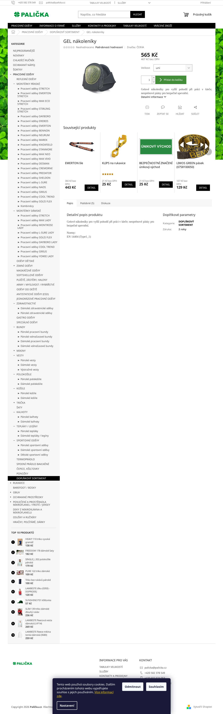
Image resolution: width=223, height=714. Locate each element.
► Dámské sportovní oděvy (33, 450)
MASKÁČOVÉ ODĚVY (28, 270)
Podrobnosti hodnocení (109, 47)
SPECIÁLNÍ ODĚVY (27, 322)
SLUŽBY (122, 2)
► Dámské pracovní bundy (33, 341)
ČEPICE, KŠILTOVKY (28, 468)
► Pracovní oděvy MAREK (32, 140)
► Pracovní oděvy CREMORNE (35, 168)
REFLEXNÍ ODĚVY (26, 79)
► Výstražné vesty (28, 369)
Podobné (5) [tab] (87, 203)
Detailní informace (152, 97)
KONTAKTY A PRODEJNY (113, 676)
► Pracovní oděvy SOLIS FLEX (34, 201)
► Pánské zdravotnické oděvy (34, 313)
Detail (91, 187)
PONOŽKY (22, 473)
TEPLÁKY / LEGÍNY (27, 426)
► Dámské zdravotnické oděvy (35, 308)
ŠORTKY (17, 69)
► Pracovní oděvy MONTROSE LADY (35, 226)
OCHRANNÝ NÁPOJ (24, 65)
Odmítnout (133, 687)
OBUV (16, 492)
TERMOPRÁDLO (26, 459)
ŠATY (19, 407)
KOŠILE (21, 388)
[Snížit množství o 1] (153, 82)
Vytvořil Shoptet (202, 706)
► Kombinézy (25, 206)
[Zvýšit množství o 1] (153, 78)
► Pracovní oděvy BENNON (33, 130)
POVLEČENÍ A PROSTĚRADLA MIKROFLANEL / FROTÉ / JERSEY (31, 503)
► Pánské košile (26, 393)
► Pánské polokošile (29, 379)
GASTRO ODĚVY (26, 317)
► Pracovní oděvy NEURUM (33, 135)
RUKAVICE (19, 483)
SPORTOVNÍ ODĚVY (28, 440)
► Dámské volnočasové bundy (35, 346)
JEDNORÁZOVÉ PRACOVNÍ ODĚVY (36, 298)
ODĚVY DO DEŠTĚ (27, 289)
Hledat (137, 14)
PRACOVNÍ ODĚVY (23, 74)
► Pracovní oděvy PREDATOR (34, 173)
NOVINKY (18, 55)
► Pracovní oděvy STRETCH (33, 88)
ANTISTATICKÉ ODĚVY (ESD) (33, 294)
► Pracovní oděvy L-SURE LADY (35, 232)
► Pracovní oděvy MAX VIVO (34, 158)
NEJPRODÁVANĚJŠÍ (24, 50)
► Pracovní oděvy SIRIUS (32, 192)
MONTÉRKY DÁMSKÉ (29, 210)
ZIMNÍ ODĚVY (25, 265)
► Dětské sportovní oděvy (32, 454)
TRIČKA (21, 402)
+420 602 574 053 (155, 678)
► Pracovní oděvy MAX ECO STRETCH (33, 102)
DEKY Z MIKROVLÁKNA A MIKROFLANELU (27, 511)
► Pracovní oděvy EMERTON (34, 125)
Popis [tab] (70, 203)
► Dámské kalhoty (28, 421)
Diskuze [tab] (105, 203)
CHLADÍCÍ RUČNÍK (23, 60)
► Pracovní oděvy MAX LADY (34, 220)
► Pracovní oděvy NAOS (31, 187)
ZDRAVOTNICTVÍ (26, 303)
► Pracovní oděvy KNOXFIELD (34, 144)
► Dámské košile (27, 398)
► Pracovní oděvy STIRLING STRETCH (33, 110)
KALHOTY (22, 412)
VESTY (20, 355)
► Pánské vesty (26, 360)
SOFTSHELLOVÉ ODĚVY (30, 275)
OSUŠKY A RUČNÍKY (24, 517)
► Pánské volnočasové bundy (34, 336)
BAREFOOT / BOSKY (24, 487)
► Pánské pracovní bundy (32, 331)
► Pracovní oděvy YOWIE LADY (35, 256)
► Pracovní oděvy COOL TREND (35, 196)
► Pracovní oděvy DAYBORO (34, 116)
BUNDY (21, 327)
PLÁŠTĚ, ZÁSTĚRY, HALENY (32, 279)
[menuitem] (22, 26)
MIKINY (21, 350)
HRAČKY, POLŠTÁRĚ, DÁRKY (29, 522)
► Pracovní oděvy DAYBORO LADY (37, 242)
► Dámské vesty (27, 364)
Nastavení (67, 705)
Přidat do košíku (173, 79)
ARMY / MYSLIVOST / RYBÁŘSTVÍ (35, 284)
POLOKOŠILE (24, 374)
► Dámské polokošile (29, 383)
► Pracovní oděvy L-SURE (32, 182)
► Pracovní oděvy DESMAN (33, 163)
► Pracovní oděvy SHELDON (33, 177)
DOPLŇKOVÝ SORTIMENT (31, 478)
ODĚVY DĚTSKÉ (25, 261)
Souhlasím (156, 687)
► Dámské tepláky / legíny (33, 435)
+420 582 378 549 (155, 673)
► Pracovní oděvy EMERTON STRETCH (34, 94)
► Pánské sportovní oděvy (32, 445)
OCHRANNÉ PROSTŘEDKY (28, 497)
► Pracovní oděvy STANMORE (34, 149)
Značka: (135, 47)
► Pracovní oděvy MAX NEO (33, 154)
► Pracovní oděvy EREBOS (32, 121)
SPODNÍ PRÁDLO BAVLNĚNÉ (33, 464)
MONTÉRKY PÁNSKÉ (28, 83)
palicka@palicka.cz (156, 667)
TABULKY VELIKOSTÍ (100, 2)
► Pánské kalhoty (27, 416)
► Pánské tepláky (27, 431)
